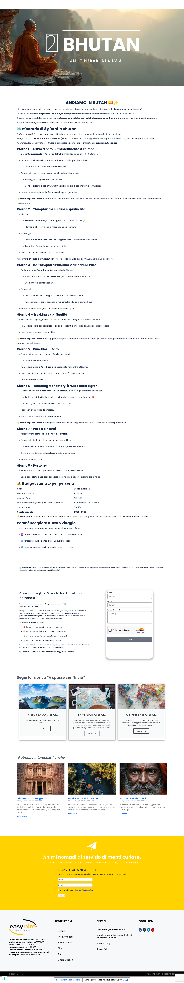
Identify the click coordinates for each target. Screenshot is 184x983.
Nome (109, 592)
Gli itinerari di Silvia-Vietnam (84, 798)
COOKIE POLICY (168, 974)
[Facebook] (140, 930)
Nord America (72, 4)
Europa (59, 4)
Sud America (88, 4)
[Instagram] (144, 930)
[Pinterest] (152, 930)
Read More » (22, 816)
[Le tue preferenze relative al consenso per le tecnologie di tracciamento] (4, 978)
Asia (110, 4)
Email (109, 601)
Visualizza (42, 728)
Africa (101, 4)
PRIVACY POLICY (154, 974)
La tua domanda (114, 610)
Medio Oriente (122, 4)
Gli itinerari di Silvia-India (133, 798)
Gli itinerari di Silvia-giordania (33, 798)
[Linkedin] (148, 930)
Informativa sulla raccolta (68, 979)
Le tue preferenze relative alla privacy (103, 979)
